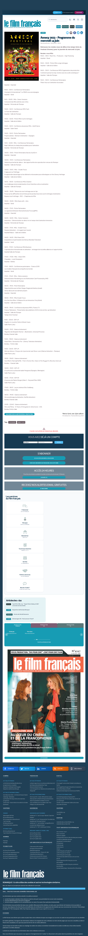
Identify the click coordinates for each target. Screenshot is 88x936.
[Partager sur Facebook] (74, 32)
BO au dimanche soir (8, 817)
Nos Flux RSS (60, 866)
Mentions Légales (61, 835)
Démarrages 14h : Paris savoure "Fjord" (20, 618)
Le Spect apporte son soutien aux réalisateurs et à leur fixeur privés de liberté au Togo (42, 784)
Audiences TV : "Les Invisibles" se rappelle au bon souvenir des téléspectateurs (42, 824)
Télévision (65, 26)
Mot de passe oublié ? (68, 12)
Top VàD (59, 814)
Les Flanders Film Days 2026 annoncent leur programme (14, 799)
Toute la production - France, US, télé (39, 852)
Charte (58, 849)
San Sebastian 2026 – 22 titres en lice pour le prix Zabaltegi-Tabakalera (15, 795)
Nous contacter (61, 833)
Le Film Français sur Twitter (63, 852)
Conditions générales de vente (64, 839)
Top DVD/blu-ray (61, 812)
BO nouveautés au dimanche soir (11, 819)
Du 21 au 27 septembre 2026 (10, 858)
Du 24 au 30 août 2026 (9, 850)
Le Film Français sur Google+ (64, 854)
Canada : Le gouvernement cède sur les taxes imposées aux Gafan (68, 803)
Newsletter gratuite (35, 850)
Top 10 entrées (7, 821)
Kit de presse (60, 843)
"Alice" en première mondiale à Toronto (39, 800)
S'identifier (57, 12)
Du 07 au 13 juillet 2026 (35, 836)
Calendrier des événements (36, 854)
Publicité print (60, 847)
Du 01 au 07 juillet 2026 (35, 838)
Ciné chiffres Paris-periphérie (10, 825)
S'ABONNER (79, 12)
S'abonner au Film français (36, 846)
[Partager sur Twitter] (78, 32)
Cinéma (58, 26)
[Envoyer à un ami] (67, 32)
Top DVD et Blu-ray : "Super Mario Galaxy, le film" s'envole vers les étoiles (23, 604)
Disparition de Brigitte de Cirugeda (12, 787)
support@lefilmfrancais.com (47, 909)
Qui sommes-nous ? (62, 831)
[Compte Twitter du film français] (78, 19)
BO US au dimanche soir (9, 831)
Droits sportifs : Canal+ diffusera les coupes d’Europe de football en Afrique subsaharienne (41, 797)
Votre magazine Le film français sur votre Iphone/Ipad (67, 861)
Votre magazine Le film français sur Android (67, 864)
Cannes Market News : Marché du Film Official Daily (69, 868)
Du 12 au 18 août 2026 (35, 833)
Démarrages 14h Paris (8, 815)
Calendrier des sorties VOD (63, 824)
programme (12, 422)
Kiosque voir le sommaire (36, 848)
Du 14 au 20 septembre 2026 (10, 856)
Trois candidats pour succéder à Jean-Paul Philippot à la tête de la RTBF (40, 803)
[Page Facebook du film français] (74, 19)
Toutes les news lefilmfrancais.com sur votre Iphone (68, 857)
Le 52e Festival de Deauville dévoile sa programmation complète (12, 784)
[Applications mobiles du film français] (82, 19)
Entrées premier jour (8, 823)
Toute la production (44, 642)
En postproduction (16, 632)
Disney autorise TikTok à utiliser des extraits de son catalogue (68, 799)
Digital (72, 26)
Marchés (5, 842)
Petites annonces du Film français (38, 856)
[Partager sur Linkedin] (81, 32)
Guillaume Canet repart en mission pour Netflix (68, 790)
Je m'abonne (44, 757)
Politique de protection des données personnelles (69, 837)
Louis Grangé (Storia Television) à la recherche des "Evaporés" (42, 789)
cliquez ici (44, 477)
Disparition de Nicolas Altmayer (18, 609)
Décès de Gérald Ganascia (18, 614)
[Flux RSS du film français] (70, 19)
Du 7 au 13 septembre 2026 (10, 854)
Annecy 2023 (21, 422)
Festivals (5, 840)
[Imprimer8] (71, 32)
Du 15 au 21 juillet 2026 (35, 835)
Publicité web (60, 845)
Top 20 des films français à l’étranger (12, 833)
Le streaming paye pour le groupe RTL (66, 797)
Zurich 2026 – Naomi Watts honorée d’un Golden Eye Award (15, 803)
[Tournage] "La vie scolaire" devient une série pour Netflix (69, 784)
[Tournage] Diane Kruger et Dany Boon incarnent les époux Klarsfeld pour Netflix (69, 788)
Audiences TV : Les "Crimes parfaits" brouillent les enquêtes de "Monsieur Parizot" (42, 820)
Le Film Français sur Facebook (64, 851)
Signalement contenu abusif (64, 841)
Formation (79, 26)
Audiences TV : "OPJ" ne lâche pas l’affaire (40, 827)
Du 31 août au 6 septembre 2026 (11, 852)
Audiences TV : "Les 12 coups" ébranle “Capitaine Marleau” (42, 816)
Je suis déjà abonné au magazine (44, 458)
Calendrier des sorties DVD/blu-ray (65, 822)
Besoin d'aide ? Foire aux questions (39, 858)
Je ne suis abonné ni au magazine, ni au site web (44, 462)
